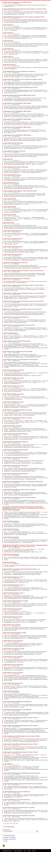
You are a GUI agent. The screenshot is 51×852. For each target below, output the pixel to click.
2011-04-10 (5, 65)
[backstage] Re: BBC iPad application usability (14, 632)
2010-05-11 (5, 634)
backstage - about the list (10, 839)
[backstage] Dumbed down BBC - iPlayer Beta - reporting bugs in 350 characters (23, 481)
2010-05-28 (5, 510)
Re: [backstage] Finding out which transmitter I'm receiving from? (19, 71)
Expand (6, 841)
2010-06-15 (5, 458)
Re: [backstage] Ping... (8, 24)
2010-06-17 (5, 427)
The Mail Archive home (9, 835)
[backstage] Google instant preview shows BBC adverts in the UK (19, 95)
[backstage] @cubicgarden (9, 562)
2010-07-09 (5, 342)
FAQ (25, 850)
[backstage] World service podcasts (12, 624)
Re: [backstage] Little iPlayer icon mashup (13, 370)
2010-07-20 (5, 318)
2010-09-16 (5, 200)
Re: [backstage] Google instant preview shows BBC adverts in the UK (20, 87)
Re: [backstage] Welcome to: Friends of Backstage (15, 167)
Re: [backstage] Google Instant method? (13, 230)
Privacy (33, 850)
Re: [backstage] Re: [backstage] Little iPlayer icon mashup (17, 409)
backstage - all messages (10, 837)
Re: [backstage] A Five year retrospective (13, 640)
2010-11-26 (5, 88)
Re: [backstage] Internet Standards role (12, 254)
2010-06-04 (5, 490)
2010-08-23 (5, 271)
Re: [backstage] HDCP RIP (9, 198)
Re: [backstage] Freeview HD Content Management (15, 317)
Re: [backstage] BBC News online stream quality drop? (16, 791)
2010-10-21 (5, 160)
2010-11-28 (5, 80)
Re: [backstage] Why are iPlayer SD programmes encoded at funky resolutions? (23, 783)
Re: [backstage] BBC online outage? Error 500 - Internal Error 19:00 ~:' (20, 191)
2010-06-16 (5, 451)
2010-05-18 (5, 563)
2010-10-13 (5, 168)
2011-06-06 (5, 10)
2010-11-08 (5, 104)
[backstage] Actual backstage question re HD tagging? (16, 278)
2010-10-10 (5, 192)
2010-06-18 (5, 371)
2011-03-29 (5, 72)
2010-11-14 (5, 96)
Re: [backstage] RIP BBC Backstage (12, 175)
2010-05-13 (5, 578)
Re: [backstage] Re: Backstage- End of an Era (14, 151)
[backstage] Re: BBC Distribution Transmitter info (15, 262)
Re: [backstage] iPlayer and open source (13, 683)
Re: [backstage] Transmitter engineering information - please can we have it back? (23, 270)
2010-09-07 (5, 255)
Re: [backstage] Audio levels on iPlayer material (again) (16, 341)
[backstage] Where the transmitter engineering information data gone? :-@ (21, 569)
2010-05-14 (5, 570)
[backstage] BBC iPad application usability (13, 648)
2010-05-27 (5, 522)
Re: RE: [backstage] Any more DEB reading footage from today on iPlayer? (21, 736)
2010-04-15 (5, 684)
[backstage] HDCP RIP (8, 222)
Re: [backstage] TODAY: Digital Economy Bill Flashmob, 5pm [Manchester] (21, 773)
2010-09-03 (5, 263)
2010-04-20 (5, 665)
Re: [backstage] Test (8, 159)
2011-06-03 (5, 26)
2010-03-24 (5, 792)
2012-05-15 (5, 3)
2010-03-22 (5, 808)
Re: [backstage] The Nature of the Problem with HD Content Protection (20, 359)
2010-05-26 (5, 555)
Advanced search (6, 829)
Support (29, 850)
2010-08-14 (5, 279)
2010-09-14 (5, 216)
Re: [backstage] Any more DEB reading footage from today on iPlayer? (20, 717)
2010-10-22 (5, 144)
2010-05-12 (5, 602)
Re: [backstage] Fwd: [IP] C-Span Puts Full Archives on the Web (19, 807)
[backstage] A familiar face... (9, 64)
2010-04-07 (5, 765)
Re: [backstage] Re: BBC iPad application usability (15, 600)
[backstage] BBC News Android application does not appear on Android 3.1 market (23, 16)
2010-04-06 (5, 774)
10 (16, 823)
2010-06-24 (5, 360)
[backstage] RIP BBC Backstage (11, 182)
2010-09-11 (5, 247)
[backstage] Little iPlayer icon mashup (12, 425)
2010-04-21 (5, 657)
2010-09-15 (5, 208)
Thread (9, 3)
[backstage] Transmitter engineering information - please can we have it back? (22, 309)
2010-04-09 (5, 726)
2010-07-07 (5, 352)
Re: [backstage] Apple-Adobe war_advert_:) (13, 577)
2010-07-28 (5, 286)
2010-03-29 (5, 784)
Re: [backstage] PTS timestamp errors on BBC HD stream (17, 2)
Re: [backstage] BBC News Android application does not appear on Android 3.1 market (24, 9)
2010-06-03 (5, 498)
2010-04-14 (5, 702)
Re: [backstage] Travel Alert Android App (13, 143)
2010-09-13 (5, 231)
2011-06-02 (5, 57)
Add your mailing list (18, 850)
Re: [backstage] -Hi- (7, 763)
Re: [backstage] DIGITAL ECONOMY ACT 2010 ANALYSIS (17, 701)
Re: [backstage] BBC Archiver (10, 333)
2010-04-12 (5, 718)
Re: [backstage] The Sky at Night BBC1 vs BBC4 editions (17, 103)
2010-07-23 (5, 302)
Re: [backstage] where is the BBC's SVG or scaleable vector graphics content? (22, 79)
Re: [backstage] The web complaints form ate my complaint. (17, 351)
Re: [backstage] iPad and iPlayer (11, 521)
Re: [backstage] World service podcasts (13, 608)
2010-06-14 (5, 474)
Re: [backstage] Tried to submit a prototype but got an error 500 (18, 325)
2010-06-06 (5, 482)
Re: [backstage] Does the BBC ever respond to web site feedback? (19, 489)
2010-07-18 (5, 334)
